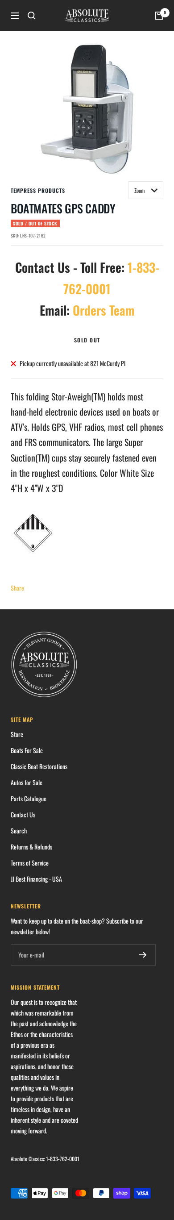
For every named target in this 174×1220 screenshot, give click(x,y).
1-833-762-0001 (62, 1158)
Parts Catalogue (28, 798)
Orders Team (104, 310)
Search (19, 830)
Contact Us (23, 814)
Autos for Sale (26, 782)
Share (17, 587)
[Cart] (158, 16)
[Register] (143, 955)
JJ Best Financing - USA (36, 878)
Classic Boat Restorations (39, 766)
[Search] (32, 16)
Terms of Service (30, 862)
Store (17, 734)
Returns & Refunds (31, 846)
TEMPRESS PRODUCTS (38, 190)
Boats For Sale (27, 750)
